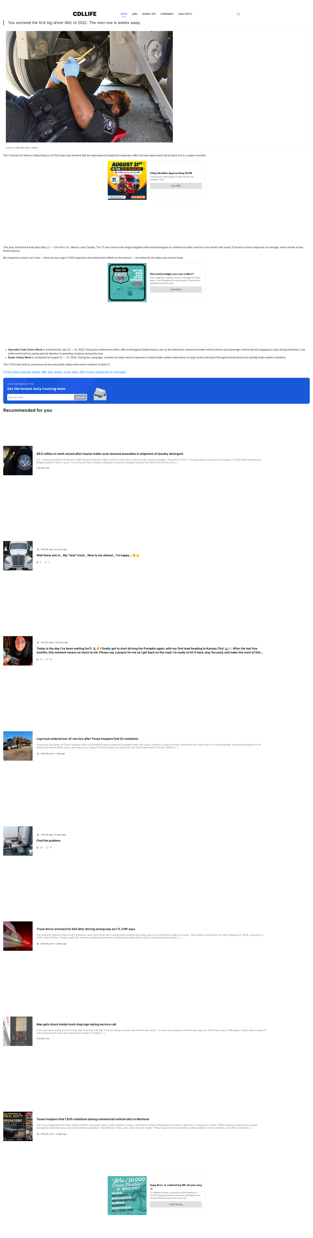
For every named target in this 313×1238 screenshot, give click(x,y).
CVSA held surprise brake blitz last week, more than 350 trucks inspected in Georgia (64, 372)
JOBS (134, 13)
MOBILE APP (149, 13)
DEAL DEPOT (185, 13)
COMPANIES (167, 13)
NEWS (124, 13)
